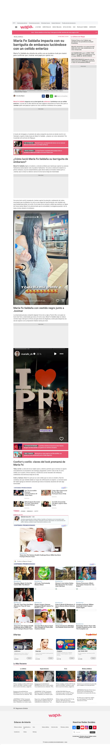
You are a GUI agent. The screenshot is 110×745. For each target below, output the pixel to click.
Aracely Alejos (20, 96)
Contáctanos (76, 736)
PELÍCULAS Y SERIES (82, 27)
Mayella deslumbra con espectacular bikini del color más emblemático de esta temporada (83, 48)
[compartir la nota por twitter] (47, 96)
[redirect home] (26, 27)
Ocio (34, 727)
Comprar (29, 658)
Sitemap (34, 732)
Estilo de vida (54, 727)
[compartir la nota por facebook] (43, 96)
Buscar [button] (92, 732)
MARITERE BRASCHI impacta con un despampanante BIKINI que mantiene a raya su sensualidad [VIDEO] (83, 61)
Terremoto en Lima (34, 23)
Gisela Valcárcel (56, 23)
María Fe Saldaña (18, 101)
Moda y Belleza (18, 37)
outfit (36, 511)
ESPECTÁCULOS (47, 27)
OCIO (74, 27)
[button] (96, 32)
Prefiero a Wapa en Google (24, 561)
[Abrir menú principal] (16, 27)
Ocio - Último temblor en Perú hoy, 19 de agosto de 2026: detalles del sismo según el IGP (55, 32)
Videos (25, 732)
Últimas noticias (18, 727)
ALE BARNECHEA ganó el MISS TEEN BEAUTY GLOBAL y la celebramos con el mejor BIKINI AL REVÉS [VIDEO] (83, 54)
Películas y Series (65, 727)
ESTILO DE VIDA (67, 27)
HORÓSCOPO (92, 27)
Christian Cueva (45, 23)
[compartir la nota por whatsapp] (51, 96)
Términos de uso (84, 736)
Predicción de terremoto (69, 23)
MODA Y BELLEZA (57, 27)
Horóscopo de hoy (22, 23)
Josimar (23, 511)
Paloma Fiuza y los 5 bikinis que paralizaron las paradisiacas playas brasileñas (82, 42)
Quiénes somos (92, 736)
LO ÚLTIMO (38, 27)
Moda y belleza (45, 727)
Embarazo (30, 511)
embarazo (47, 101)
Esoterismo (17, 732)
